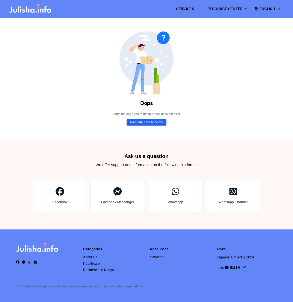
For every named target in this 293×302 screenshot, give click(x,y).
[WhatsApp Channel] (35, 262)
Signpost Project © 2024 (235, 257)
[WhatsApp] (29, 262)
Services (185, 9)
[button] (268, 9)
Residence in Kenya (98, 270)
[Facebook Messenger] (24, 262)
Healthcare (91, 263)
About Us (90, 257)
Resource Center (225, 9)
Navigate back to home (146, 122)
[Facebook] (18, 262)
